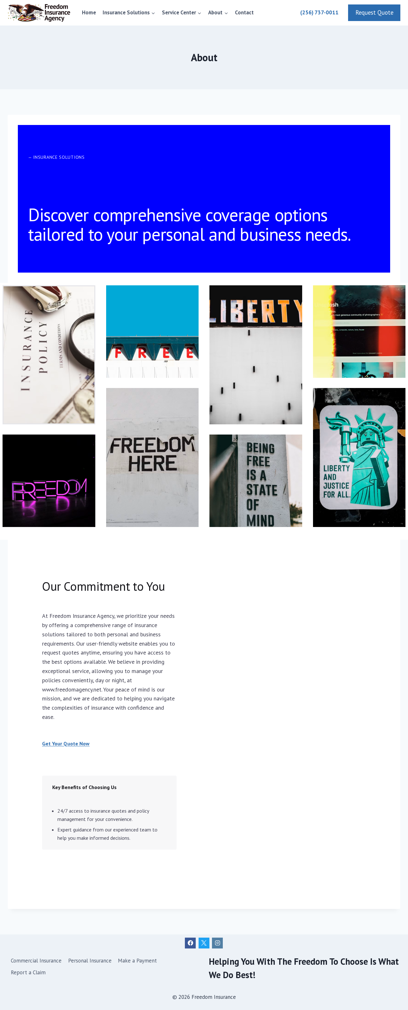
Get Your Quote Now (66, 743)
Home (89, 12)
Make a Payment (137, 960)
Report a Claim (28, 972)
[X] (204, 943)
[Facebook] (190, 943)
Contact (244, 12)
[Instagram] (217, 943)
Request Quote (374, 12)
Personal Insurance (90, 960)
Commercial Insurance (36, 960)
